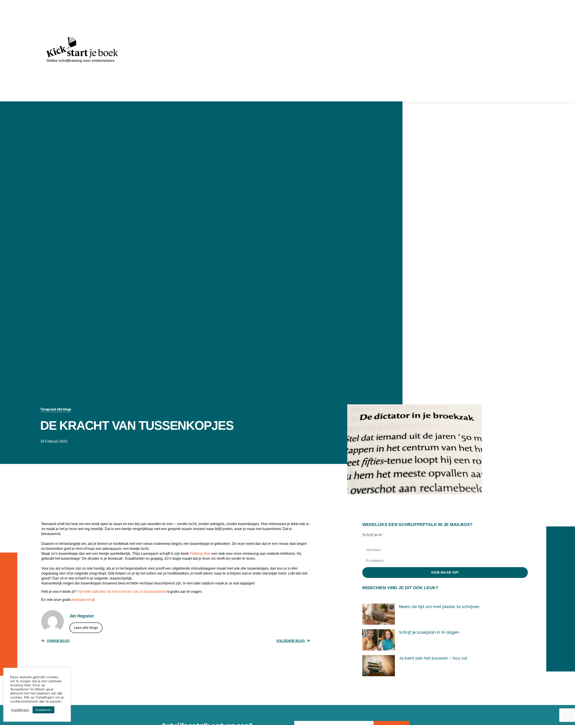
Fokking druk (200, 553)
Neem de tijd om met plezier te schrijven (439, 606)
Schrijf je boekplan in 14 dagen (429, 632)
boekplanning (83, 600)
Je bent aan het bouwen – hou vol (433, 658)
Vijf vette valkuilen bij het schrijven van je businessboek (121, 591)
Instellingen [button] (20, 710)
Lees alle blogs (86, 627)
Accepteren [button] (43, 710)
